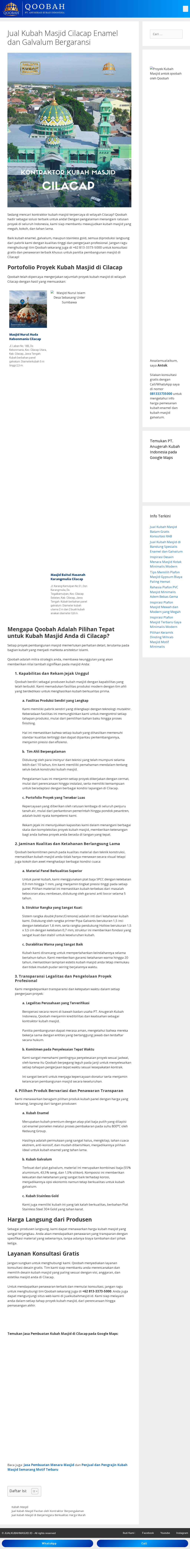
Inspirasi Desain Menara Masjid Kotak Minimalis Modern (165, 561)
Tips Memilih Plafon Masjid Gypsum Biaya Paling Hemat (166, 577)
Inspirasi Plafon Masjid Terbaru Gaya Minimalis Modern (165, 622)
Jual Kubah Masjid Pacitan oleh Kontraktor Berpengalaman (48, 1511)
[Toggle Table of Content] (33, 1491)
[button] (185, 9)
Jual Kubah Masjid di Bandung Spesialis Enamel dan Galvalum (166, 546)
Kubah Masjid (20, 1507)
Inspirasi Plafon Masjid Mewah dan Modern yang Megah (165, 607)
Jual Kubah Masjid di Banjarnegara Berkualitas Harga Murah (49, 1515)
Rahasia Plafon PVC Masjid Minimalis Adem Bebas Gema (164, 592)
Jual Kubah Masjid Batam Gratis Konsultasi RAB (163, 531)
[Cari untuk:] (166, 34)
